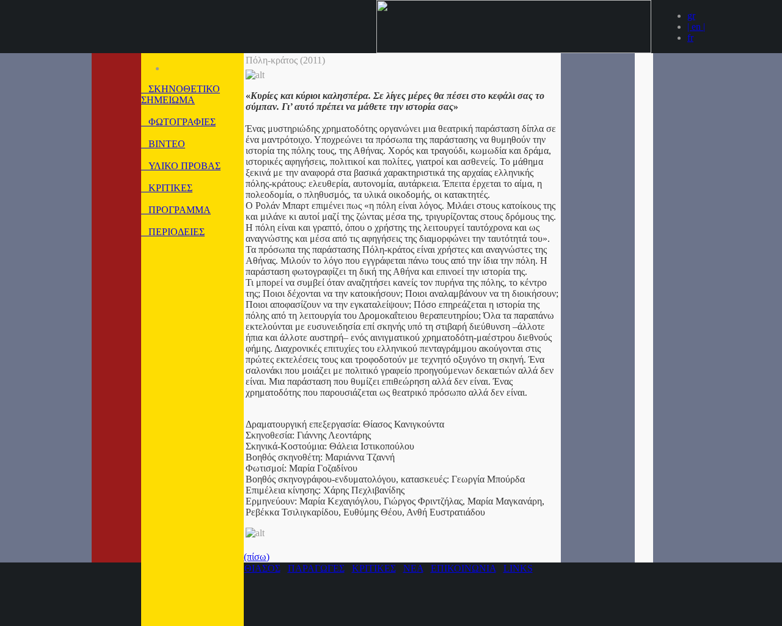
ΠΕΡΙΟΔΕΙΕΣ (173, 232)
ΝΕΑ (413, 568)
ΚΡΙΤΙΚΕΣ (166, 188)
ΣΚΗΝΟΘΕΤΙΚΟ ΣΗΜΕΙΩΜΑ (180, 94)
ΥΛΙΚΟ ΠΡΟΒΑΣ (181, 166)
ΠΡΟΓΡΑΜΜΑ (176, 210)
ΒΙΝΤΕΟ (163, 144)
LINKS (518, 568)
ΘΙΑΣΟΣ (262, 568)
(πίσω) (256, 556)
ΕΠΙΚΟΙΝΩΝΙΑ (463, 568)
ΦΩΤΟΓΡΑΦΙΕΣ (178, 122)
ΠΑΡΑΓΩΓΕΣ (316, 568)
